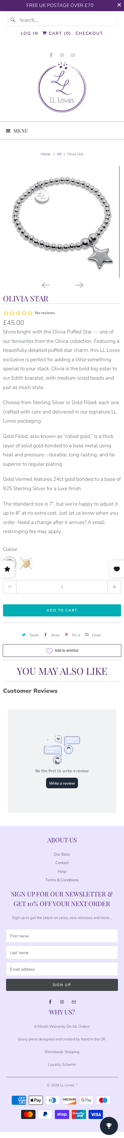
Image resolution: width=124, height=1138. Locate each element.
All (59, 154)
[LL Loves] (62, 89)
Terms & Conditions (62, 880)
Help (62, 871)
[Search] (13, 20)
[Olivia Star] (62, 222)
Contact (62, 863)
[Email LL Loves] (73, 55)
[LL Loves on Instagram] (62, 55)
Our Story (62, 854)
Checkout (89, 33)
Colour (10, 549)
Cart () (59, 33)
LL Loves (67, 1085)
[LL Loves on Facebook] (51, 55)
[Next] (78, 284)
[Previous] (45, 284)
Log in (29, 33)
